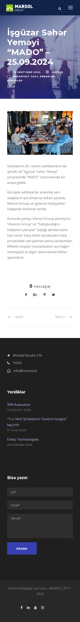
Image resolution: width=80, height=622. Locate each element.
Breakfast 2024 (25, 76)
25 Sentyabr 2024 (27, 72)
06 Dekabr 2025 (19, 444)
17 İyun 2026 (16, 430)
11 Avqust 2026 (19, 409)
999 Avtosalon (18, 404)
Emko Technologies (23, 439)
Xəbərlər (47, 76)
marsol (58, 72)
